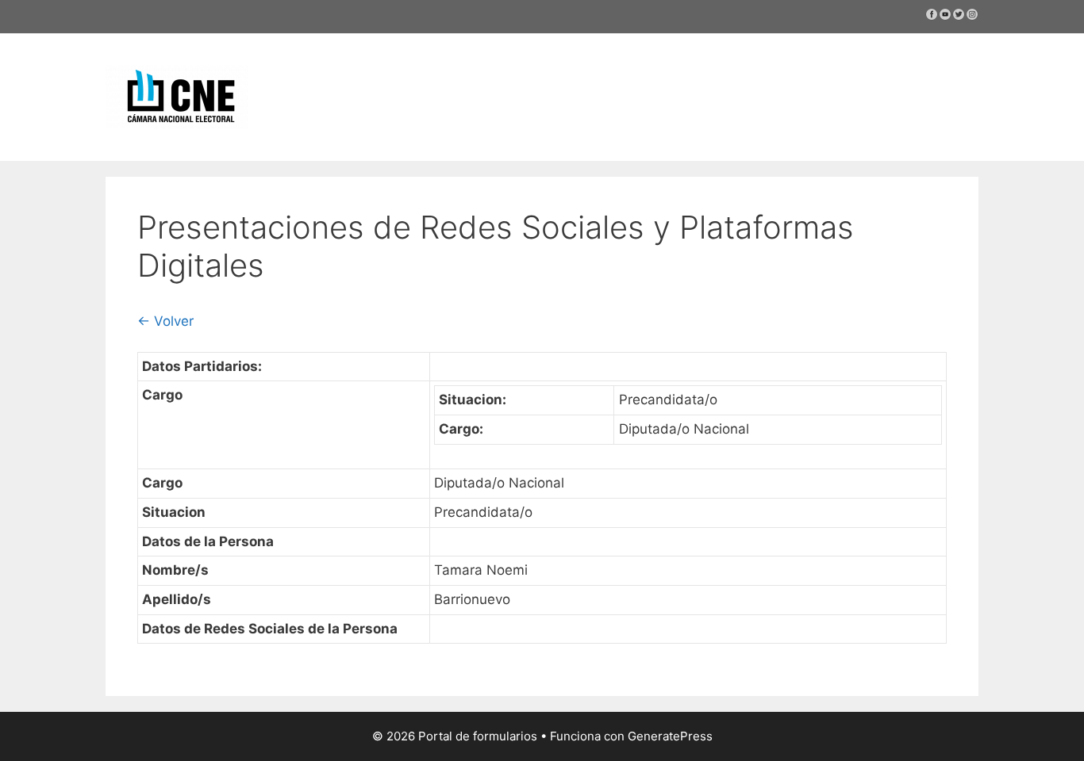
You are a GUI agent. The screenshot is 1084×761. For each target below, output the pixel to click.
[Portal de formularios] (177, 96)
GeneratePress (670, 736)
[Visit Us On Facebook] (931, 16)
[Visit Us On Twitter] (958, 16)
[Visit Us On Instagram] (971, 16)
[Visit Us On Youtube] (944, 16)
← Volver (165, 321)
